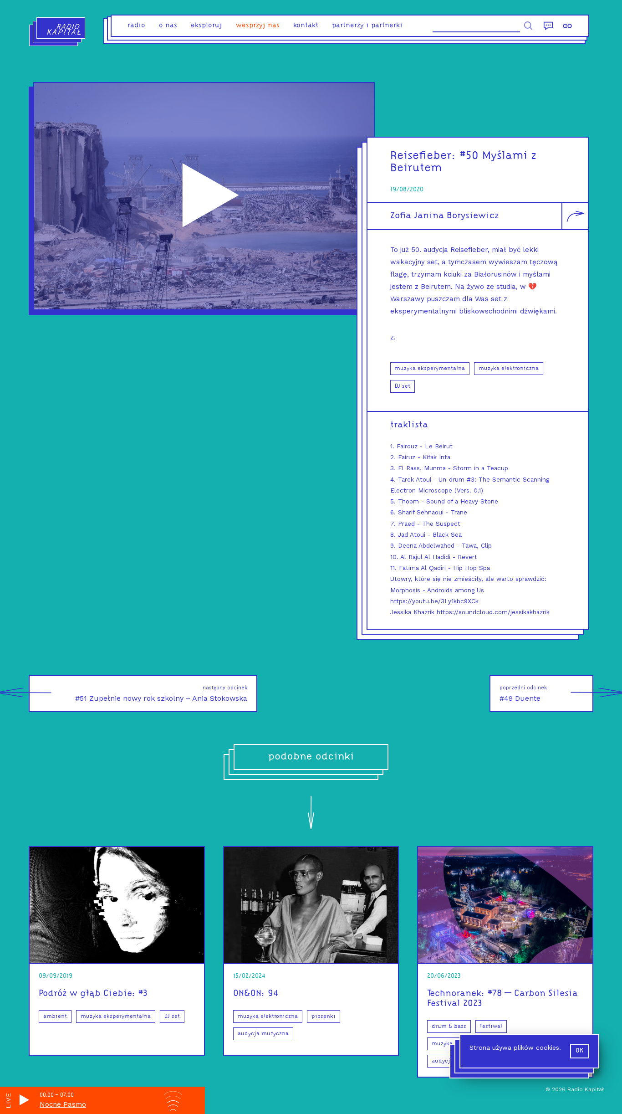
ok (580, 1051)
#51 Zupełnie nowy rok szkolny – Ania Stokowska (161, 694)
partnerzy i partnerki (367, 26)
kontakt (305, 26)
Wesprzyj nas (258, 26)
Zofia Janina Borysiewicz (444, 216)
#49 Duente (523, 694)
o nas (168, 26)
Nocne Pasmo (63, 1104)
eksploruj (206, 26)
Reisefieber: (423, 156)
